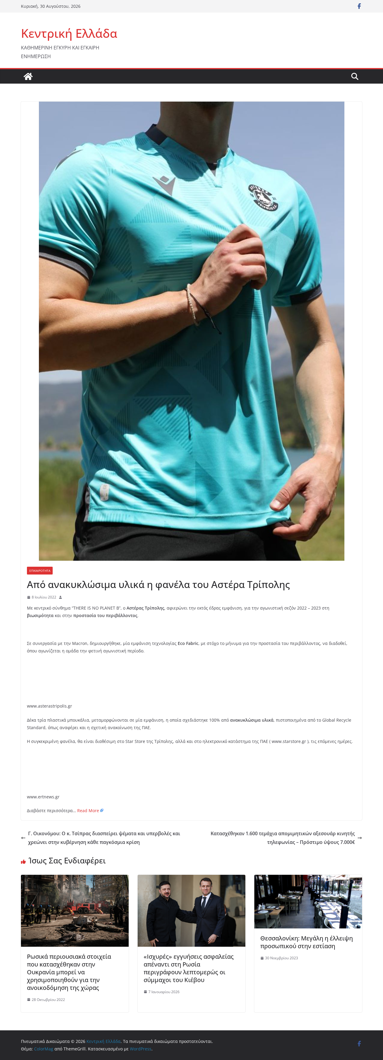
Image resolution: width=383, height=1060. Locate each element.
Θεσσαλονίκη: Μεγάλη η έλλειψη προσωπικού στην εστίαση (306, 942)
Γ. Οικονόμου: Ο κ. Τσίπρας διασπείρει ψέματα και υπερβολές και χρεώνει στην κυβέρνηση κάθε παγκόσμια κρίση (104, 837)
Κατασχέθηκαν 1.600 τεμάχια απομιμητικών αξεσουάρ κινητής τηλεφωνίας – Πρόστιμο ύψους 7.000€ (283, 837)
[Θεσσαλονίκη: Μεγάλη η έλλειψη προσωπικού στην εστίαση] (308, 879)
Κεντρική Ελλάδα (69, 33)
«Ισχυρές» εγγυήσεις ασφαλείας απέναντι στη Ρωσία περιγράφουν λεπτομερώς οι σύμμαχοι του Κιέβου (189, 968)
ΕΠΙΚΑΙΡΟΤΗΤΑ (39, 571)
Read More (88, 810)
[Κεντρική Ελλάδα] (28, 76)
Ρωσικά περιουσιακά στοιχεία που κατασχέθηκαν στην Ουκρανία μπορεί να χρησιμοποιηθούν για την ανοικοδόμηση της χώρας (69, 972)
